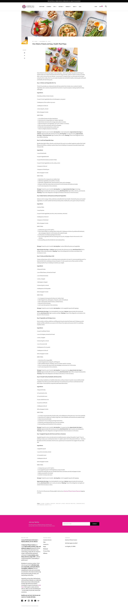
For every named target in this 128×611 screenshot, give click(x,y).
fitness (47, 503)
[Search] (106, 6)
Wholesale (45, 549)
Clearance (49, 6)
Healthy (53, 503)
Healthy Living (60, 503)
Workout (68, 6)
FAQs (44, 542)
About (74, 6)
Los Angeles (40, 504)
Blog (80, 6)
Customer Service (47, 540)
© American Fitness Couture (26, 605)
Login (96, 6)
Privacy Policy (46, 551)
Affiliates (45, 553)
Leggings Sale (80, 503)
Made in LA (48, 504)
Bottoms (60, 6)
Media (44, 546)
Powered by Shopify (34, 605)
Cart (100, 6)
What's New (41, 6)
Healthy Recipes (70, 503)
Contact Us (45, 544)
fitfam (42, 503)
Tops (54, 6)
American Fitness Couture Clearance (72, 491)
